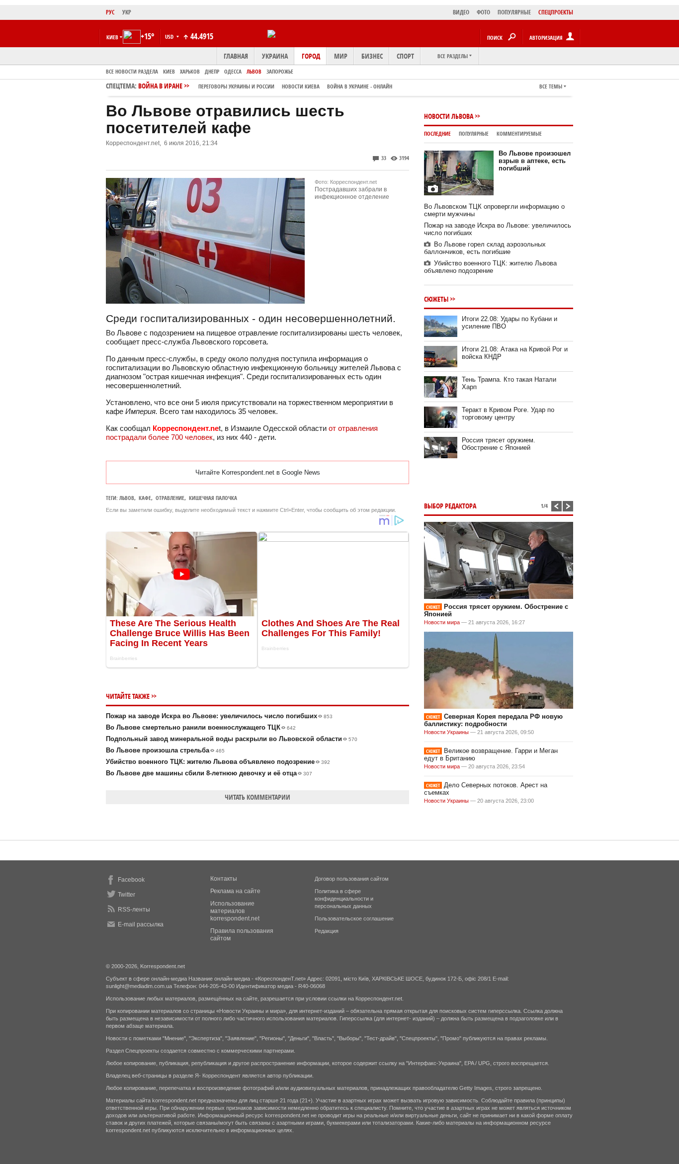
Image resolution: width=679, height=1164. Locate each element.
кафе (145, 497)
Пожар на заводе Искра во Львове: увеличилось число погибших (219, 716)
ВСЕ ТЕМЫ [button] (550, 86)
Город (311, 56)
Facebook (131, 879)
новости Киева (301, 86)
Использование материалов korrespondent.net (234, 911)
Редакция (327, 931)
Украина (275, 56)
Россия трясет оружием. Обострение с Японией (498, 443)
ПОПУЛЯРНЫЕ (514, 12)
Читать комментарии (257, 797)
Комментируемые (519, 133)
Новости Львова (448, 116)
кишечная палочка (213, 497)
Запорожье (279, 71)
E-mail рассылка (141, 924)
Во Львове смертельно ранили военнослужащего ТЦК (201, 727)
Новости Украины (446, 732)
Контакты (223, 878)
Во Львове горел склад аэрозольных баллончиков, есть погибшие (485, 248)
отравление (170, 497)
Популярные (474, 133)
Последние (437, 133)
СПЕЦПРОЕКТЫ (555, 12)
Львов (254, 71)
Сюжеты (436, 299)
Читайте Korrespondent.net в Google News (257, 472)
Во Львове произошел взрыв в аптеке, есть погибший (535, 161)
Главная (236, 56)
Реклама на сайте (235, 891)
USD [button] (170, 36)
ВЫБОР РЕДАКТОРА (450, 505)
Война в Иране (265, 85)
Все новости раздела (132, 71)
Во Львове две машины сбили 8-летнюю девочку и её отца (209, 773)
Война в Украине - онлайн (359, 86)
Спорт (405, 56)
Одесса (233, 71)
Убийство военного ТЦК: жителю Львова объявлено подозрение (218, 761)
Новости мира (442, 622)
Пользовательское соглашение (354, 918)
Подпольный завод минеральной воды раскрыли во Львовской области (231, 739)
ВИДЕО (461, 12)
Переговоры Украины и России (236, 86)
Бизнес (372, 56)
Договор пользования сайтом (352, 879)
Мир (340, 56)
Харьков (190, 71)
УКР (126, 12)
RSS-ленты (134, 909)
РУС (110, 12)
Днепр (212, 71)
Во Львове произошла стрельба (165, 750)
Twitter (126, 894)
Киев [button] (112, 37)
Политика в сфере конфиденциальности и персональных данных (344, 898)
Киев (169, 71)
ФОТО (483, 12)
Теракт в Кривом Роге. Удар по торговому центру (508, 413)
